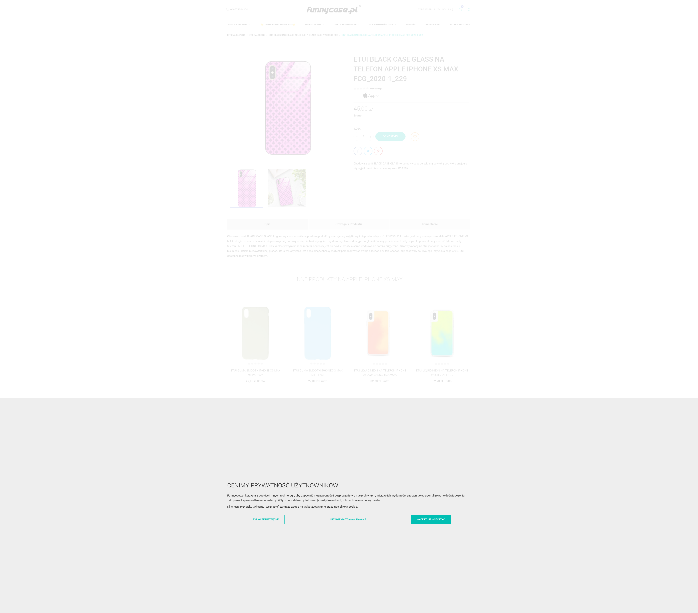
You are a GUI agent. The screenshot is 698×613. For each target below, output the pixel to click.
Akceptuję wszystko (431, 519)
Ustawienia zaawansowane (348, 519)
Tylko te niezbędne (266, 519)
